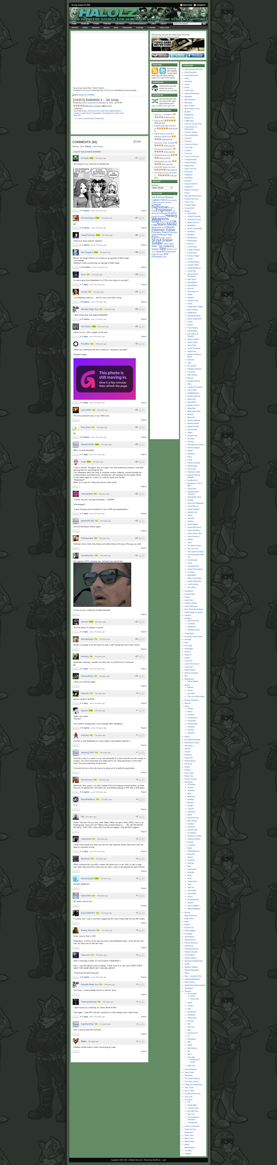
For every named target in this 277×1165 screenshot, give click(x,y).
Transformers (192, 1123)
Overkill (187, 752)
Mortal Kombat (193, 426)
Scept (83, 462)
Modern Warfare (193, 420)
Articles (190, 709)
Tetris (189, 543)
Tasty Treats (189, 1072)
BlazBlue (190, 235)
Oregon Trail (192, 436)
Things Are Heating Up (193, 1085)
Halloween (191, 627)
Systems (139, 27)
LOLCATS (188, 661)
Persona (190, 442)
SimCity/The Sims (194, 497)
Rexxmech (85, 859)
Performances (190, 761)
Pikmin (190, 451)
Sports (187, 964)
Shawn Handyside (88, 103)
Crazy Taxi (191, 271)
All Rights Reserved (135, 1160)
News (116, 27)
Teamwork (189, 1075)
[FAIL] (74, 105)
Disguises (188, 175)
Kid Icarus (191, 372)
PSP (189, 1042)
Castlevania (192, 253)
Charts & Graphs (191, 132)
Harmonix (191, 827)
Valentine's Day (193, 630)
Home (74, 24)
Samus (168, 238)
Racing (187, 912)
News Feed (187, 5)
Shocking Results (191, 949)
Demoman (160, 207)
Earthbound (192, 313)
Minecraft (191, 417)
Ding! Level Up (190, 169)
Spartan (155, 249)
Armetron (85, 656)
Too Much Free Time (193, 1094)
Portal (189, 460)
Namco (190, 857)
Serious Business (191, 943)
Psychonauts (192, 466)
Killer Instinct (192, 375)
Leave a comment (84, 119)
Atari (189, 1009)
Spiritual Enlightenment (194, 961)
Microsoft (190, 854)
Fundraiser (191, 721)
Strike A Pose (190, 982)
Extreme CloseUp (191, 190)
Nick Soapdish (87, 252)
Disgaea (190, 298)
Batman (190, 687)
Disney (190, 690)
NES (189, 1030)
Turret (153, 252)
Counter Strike (193, 265)
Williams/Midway (194, 909)
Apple (189, 1003)
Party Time (189, 758)
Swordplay (189, 988)
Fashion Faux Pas (192, 199)
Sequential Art (190, 940)
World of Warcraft (194, 581)
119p (90, 710)
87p (95, 639)
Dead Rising (192, 285)
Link (173, 221)
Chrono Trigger (193, 256)
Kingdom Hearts (193, 381)
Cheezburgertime (191, 135)
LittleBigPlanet (193, 393)
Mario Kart (191, 399)
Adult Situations (191, 72)
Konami (190, 842)
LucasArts (191, 845)
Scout (156, 240)
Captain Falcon (159, 199)
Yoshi (164, 257)
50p (96, 1024)
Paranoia (188, 755)
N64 (189, 1024)
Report (144, 210)
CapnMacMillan (87, 1024)
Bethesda (191, 797)
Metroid (190, 414)
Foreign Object (190, 205)
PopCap (190, 863)
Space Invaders (193, 509)
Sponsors (191, 733)
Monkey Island (193, 423)
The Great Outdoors (192, 1079)
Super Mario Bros (194, 527)
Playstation (97, 113)
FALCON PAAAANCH (193, 196)
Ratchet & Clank (193, 472)
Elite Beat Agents (194, 316)
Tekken (190, 540)
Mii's (186, 676)
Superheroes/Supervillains (195, 985)
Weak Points (189, 1141)
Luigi (154, 224)
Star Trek (190, 1114)
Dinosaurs (189, 172)
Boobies (188, 112)
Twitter (167, 78)
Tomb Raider (192, 560)
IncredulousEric (87, 555)
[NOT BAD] (79, 105)
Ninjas (187, 737)
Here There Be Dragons (194, 609)
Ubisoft (190, 903)
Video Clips (164, 27)
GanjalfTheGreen (88, 235)
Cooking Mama (193, 262)
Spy (162, 248)
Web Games (192, 1048)
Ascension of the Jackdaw (164, 143)
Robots (187, 925)
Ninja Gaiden (192, 430)
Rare (189, 866)
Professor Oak (164, 234)
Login (75, 152)
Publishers (127, 27)
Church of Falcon (191, 144)
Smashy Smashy (191, 952)
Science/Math (190, 931)
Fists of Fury (189, 202)
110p (96, 252)
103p (98, 235)
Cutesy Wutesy (190, 163)
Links (153, 24)
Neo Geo (190, 1027)
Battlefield (191, 226)
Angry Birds (191, 213)
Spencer (84, 710)
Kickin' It (188, 652)
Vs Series (191, 572)
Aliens (187, 78)
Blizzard (190, 803)
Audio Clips (189, 91)
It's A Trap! (188, 646)
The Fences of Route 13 (163, 149)
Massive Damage (191, 673)
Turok (189, 563)
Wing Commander (194, 578)
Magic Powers (190, 670)
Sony (189, 878)
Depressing (189, 166)
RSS (159, 78)
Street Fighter (192, 524)
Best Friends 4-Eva (192, 109)
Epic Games (192, 821)
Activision (191, 790)
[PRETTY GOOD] (81, 105)
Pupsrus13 (85, 955)
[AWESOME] (83, 105)
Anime (187, 84)
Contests (190, 715)
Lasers (187, 658)
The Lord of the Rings (195, 696)
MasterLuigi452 (87, 878)
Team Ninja (191, 894)
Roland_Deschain (88, 930)
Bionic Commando (194, 229)
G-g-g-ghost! (189, 208)
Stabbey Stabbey (191, 967)
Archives (119, 24)
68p (98, 930)
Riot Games (192, 869)
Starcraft (190, 518)
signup (83, 152)
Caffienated (189, 121)
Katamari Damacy (194, 369)
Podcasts (191, 727)
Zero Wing (191, 587)
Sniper (167, 240)
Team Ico (190, 887)
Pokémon (191, 454)
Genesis (190, 1021)
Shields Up (189, 946)
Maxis (189, 848)
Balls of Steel (190, 106)
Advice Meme (192, 681)
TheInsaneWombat (89, 1002)
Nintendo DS (192, 1033)
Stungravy (86, 90)
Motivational (189, 679)
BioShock (191, 232)
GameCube (191, 1018)
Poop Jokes (189, 773)
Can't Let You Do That (193, 124)
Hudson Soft (192, 830)
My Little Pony (192, 1111)
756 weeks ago (100, 158)
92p (88, 274)
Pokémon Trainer (163, 230)
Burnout (190, 244)
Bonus (189, 712)
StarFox (190, 521)
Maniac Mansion (193, 396)
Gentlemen (189, 591)
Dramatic (188, 181)
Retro (187, 922)
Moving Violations (192, 700)
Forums (107, 24)
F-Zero (190, 322)
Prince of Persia (193, 463)
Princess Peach (160, 232)
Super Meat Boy (193, 530)
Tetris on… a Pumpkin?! (163, 115)
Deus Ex (190, 288)
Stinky (187, 973)
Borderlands (192, 241)
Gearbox (190, 824)
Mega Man (156, 227)
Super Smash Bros (194, 533)
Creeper (156, 204)
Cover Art (188, 153)
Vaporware (189, 1132)
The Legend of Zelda (195, 552)
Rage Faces (189, 919)
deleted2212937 (87, 752)
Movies (107, 27)
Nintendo (191, 860)
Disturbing (189, 178)
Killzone (190, 378)
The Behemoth (193, 900)
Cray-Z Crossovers (192, 156)
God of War (191, 345)
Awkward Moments (192, 94)
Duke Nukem (192, 310)
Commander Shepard (163, 202)
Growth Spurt (190, 594)
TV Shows (151, 27)
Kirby (162, 222)
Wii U (189, 1054)
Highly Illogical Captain (194, 612)
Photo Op (188, 764)
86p (92, 344)
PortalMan (85, 344)
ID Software (191, 833)
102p (91, 622)
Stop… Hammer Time (193, 976)
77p (91, 693)
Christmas (191, 624)
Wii (188, 1051)
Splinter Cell (192, 512)
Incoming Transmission (194, 637)
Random (85, 24)
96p (97, 799)
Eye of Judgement (194, 319)
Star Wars (191, 693)
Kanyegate (189, 649)
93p (96, 521)
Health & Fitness (191, 603)
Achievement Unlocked (194, 69)
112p (91, 158)
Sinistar (190, 500)
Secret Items (189, 937)
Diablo (190, 295)
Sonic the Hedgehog (195, 503)
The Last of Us (193, 549)
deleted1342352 (87, 444)
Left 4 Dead (191, 390)
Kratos (167, 222)
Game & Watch (193, 339)
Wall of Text (189, 1138)
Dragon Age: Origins (195, 307)
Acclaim (190, 787)
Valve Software (193, 906)
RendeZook (108, 90)
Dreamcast (191, 1012)
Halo (189, 363)
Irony (186, 643)
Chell (153, 202)
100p (94, 326)
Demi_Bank (86, 427)
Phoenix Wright (193, 448)
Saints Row (191, 489)
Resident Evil (192, 480)
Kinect (192, 996)
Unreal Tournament (195, 569)
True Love (188, 1097)
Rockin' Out (189, 928)
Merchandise (192, 724)
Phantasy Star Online (195, 445)
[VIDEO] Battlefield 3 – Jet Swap (96, 100)
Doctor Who (192, 1105)
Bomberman (192, 238)
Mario (161, 224)
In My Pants (189, 634)
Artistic (74, 27)
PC (90, 113)
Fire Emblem (192, 331)
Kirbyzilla (85, 693)
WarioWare (191, 575)
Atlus (189, 794)
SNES (189, 1045)
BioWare (190, 800)
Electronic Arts (93, 111)
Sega (189, 875)
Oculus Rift (194, 999)
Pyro (155, 237)
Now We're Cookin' (192, 743)
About (163, 24)
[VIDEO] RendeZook (162, 155)
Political (188, 770)
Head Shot (104, 111)
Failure (187, 193)
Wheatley (160, 254)
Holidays (95, 27)
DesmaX (84, 622)
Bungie (190, 806)
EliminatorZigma (87, 218)
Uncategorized (108, 113)
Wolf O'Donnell (159, 255)
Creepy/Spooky (191, 160)
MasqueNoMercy (88, 799)
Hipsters (188, 615)
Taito (189, 884)
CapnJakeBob (87, 494)
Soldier (157, 243)
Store (96, 24)
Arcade (190, 1006)
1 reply (85, 284)
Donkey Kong (192, 301)
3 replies (86, 245)
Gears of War (192, 342)
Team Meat (191, 891)
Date (82, 146)
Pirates (187, 767)
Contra (190, 259)
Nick (163, 227)
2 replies (86, 228)
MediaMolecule (193, 851)
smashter (85, 735)
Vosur (83, 274)
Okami (189, 433)
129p (97, 444)
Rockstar (190, 872)
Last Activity (97, 146)
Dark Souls (191, 279)
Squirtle (169, 249)
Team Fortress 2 (193, 537)
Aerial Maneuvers (80, 111)
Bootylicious (189, 115)
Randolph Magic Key (89, 309)
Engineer (164, 210)
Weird (187, 1144)
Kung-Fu (188, 655)
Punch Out (191, 469)
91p (93, 427)
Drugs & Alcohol (191, 184)
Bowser (170, 197)
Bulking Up (189, 118)
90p (89, 292)
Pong (189, 457)
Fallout (190, 325)
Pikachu (170, 227)
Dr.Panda (85, 158)
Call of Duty (191, 247)
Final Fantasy (192, 328)
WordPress (157, 1160)
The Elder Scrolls (194, 546)
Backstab (188, 97)
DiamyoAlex (86, 896)
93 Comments (97, 119)
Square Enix (192, 881)
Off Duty (188, 749)
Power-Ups (189, 776)
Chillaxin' (188, 141)
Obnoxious (189, 746)
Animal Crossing (193, 216)
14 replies (86, 267)
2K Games (191, 784)
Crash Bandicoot (194, 268)
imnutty (84, 292)
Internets (188, 640)
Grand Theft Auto (194, 348)
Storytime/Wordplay (192, 979)
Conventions (192, 718)
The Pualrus (86, 326)
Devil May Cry (192, 291)
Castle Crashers (193, 250)
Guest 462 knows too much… (165, 167)
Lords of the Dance (192, 664)
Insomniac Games (194, 836)
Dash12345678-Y (88, 913)
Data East (191, 812)
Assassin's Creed (194, 219)
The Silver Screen (192, 1082)
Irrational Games (193, 839)
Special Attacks (190, 958)
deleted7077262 (87, 521)
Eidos (189, 815)
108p (97, 218)
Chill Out (188, 138)
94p (93, 410)
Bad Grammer (190, 100)
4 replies (86, 210)
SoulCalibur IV (193, 506)
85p (95, 494)
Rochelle (162, 238)
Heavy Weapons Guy (164, 218)
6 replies (86, 302)
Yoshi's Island (192, 584)
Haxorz (187, 597)
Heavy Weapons (191, 606)
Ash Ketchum (158, 197)
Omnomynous (87, 780)
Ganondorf (163, 213)
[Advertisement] (108, 1084)
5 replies (86, 437)
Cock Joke (189, 147)
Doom (189, 304)
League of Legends (195, 387)
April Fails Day (193, 621)
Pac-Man (190, 439)
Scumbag (188, 934)
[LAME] (76, 105)
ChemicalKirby (87, 676)
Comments (201, 5)
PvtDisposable (87, 538)
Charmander (172, 200)
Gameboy (191, 1015)
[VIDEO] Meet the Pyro (163, 162)
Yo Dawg (188, 1151)
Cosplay (188, 150)
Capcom (190, 809)
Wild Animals (190, 1148)
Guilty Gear (191, 351)
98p (91, 656)
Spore (189, 515)
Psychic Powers (191, 779)
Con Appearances (138, 24)
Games (85, 27)
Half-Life (190, 360)
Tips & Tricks (189, 1091)
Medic (172, 224)
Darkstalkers (192, 282)
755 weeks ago (105, 1024)
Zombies (188, 1154)
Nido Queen (159, 121)
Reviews (190, 730)
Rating (88, 146)
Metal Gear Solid (194, 411)
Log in (164, 1160)
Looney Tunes (193, 1108)
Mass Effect (191, 402)
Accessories (192, 994)
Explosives (189, 187)
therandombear (87, 639)
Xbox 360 (77, 115)
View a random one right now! (163, 106)
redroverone (86, 839)
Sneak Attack (190, 955)
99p (100, 309)
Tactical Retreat (191, 1069)
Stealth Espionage (192, 970)
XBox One (191, 1066)
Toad (174, 249)
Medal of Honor (193, 405)
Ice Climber (191, 366)
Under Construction (192, 1126)
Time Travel (189, 1088)
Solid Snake (168, 244)
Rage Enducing (191, 916)
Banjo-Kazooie (193, 222)
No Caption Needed (192, 740)
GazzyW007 (86, 410)
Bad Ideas (188, 103)
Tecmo (190, 897)
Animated (188, 81)
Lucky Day (85, 113)
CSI (188, 1102)
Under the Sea (190, 1129)
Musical (188, 703)
